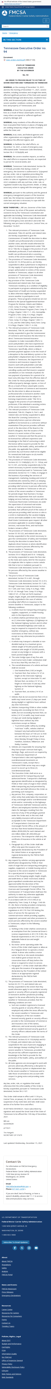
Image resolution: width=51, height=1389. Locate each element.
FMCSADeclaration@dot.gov (17, 1186)
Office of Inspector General (12, 1360)
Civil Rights (6, 1347)
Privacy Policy (7, 1364)
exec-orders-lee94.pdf (15, 60)
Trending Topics (8, 1326)
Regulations (6, 1265)
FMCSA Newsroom (9, 1289)
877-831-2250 (18, 1189)
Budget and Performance (11, 1344)
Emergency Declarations (11, 1295)
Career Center (7, 1309)
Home (4, 33)
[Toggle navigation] (46, 20)
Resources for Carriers (10, 1313)
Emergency (13, 33)
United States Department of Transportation (20, 7)
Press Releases (7, 1292)
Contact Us (6, 1323)
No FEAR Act (7, 1357)
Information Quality (9, 1354)
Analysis (5, 1271)
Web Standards (7, 1377)
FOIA (4, 1350)
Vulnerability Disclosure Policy (13, 1367)
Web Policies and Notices (11, 1374)
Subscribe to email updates (16, 1242)
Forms (4, 1319)
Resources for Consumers (12, 1316)
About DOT (6, 1340)
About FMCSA (7, 1261)
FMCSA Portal (7, 1275)
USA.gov (5, 1370)
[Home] (25, 14)
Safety (4, 1268)
